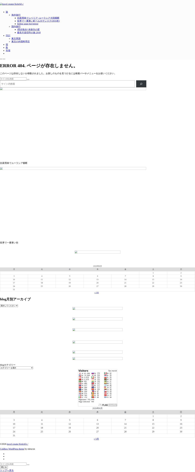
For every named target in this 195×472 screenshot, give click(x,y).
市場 (8, 50)
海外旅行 (16, 15)
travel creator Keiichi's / (17, 444)
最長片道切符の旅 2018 (29, 32)
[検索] (141, 83)
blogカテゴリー (7, 365)
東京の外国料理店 (20, 41)
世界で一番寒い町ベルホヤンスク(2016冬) (38, 21)
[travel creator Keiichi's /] (97, 4)
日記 (8, 35)
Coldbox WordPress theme (12, 449)
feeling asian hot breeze (27, 24)
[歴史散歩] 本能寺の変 (28, 29)
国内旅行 (16, 26)
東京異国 (16, 38)
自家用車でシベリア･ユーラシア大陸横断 (38, 18)
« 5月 (97, 293)
